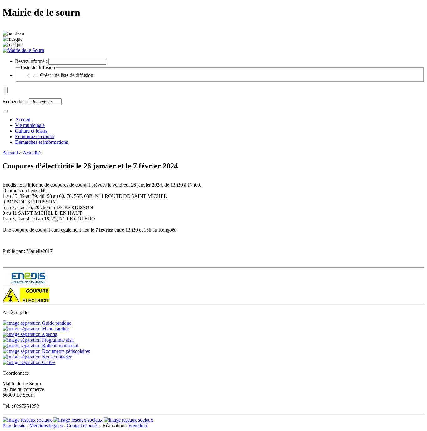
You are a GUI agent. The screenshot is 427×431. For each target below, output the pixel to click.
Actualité (32, 152)
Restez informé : (31, 61)
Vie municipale (30, 125)
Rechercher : (15, 101)
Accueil (10, 152)
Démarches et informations (41, 142)
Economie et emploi (34, 136)
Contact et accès (82, 425)
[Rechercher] (5, 111)
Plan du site (14, 425)
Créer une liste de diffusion (66, 75)
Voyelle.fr (138, 425)
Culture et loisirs (31, 130)
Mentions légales (46, 425)
